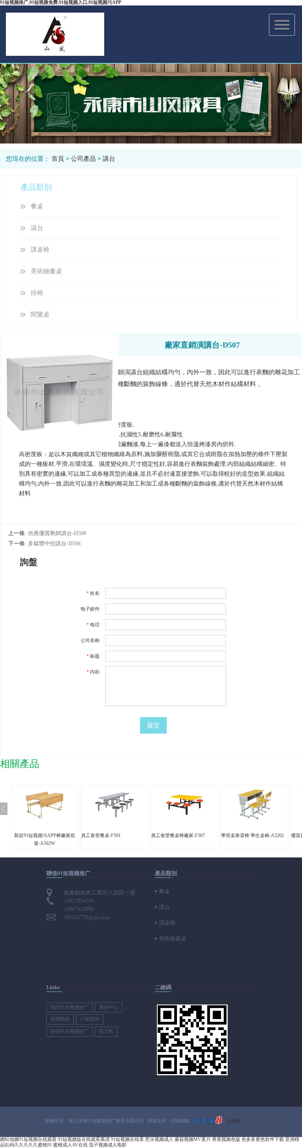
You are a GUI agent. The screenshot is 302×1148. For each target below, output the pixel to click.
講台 (109, 158)
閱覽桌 (40, 314)
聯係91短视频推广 (69, 1031)
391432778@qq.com (87, 917)
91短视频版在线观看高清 (84, 1139)
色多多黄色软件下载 (262, 1139)
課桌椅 (40, 249)
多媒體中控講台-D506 (54, 543)
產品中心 (108, 1007)
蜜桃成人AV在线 (70, 1145)
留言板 (106, 1031)
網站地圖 (9, 1139)
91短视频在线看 (127, 1139)
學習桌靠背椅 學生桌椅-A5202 (252, 835)
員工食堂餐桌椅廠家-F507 (178, 835)
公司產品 (83, 158)
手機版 (233, 1121)
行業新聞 (89, 1019)
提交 (153, 725)
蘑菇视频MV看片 (193, 1139)
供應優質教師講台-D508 (57, 533)
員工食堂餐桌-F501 (101, 835)
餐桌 (37, 206)
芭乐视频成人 (159, 1139)
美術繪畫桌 (46, 271)
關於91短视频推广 (69, 1007)
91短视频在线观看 (38, 1139)
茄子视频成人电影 (108, 1145)
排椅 (37, 292)
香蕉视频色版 (226, 1139)
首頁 (58, 158)
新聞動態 (60, 1019)
